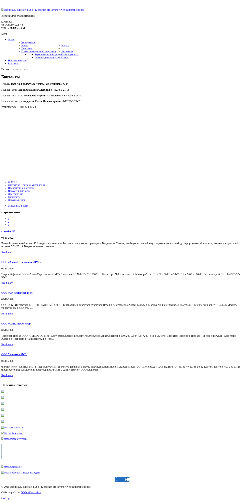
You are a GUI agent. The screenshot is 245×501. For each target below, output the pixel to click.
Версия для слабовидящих (18, 15)
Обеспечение (15, 194)
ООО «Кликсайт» (31, 492)
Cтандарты (14, 197)
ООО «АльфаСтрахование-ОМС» (21, 262)
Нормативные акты (19, 191)
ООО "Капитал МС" (14, 354)
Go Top (5, 498)
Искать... (6, 69)
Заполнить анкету (18, 205)
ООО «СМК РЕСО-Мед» (16, 323)
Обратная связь (16, 200)
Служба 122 (8, 231)
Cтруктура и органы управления (26, 185)
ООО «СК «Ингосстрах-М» (17, 292)
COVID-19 (14, 182)
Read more (7, 252)
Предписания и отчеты (21, 188)
